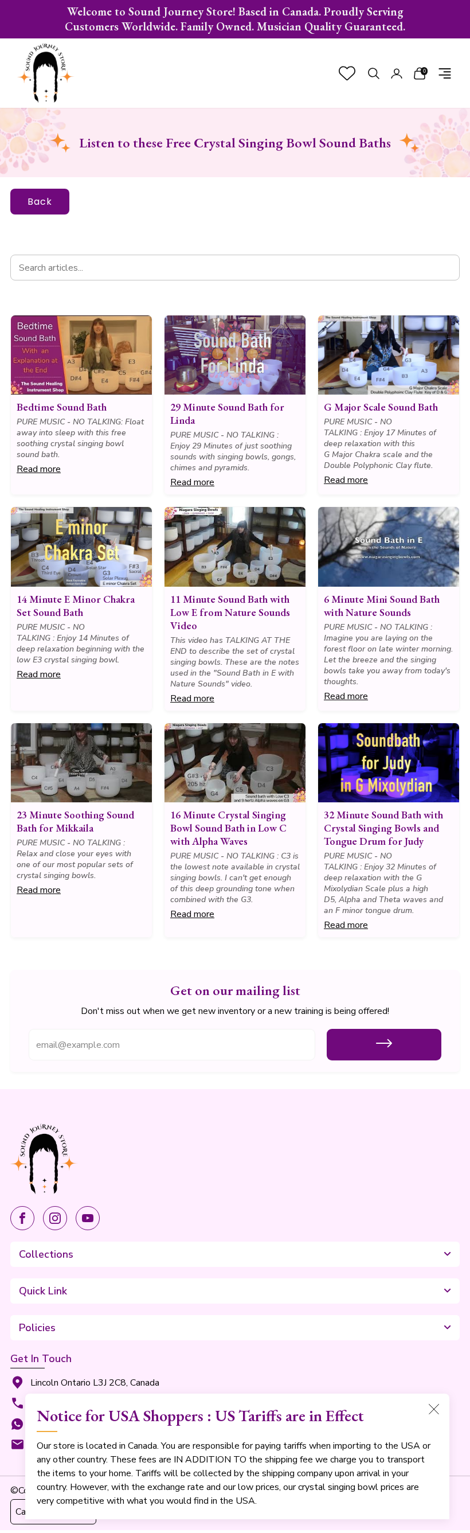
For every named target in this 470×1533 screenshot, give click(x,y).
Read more (39, 469)
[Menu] (445, 73)
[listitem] (235, 19)
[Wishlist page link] (347, 73)
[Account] (396, 73)
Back (40, 201)
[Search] (373, 73)
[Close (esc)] (433, 1409)
